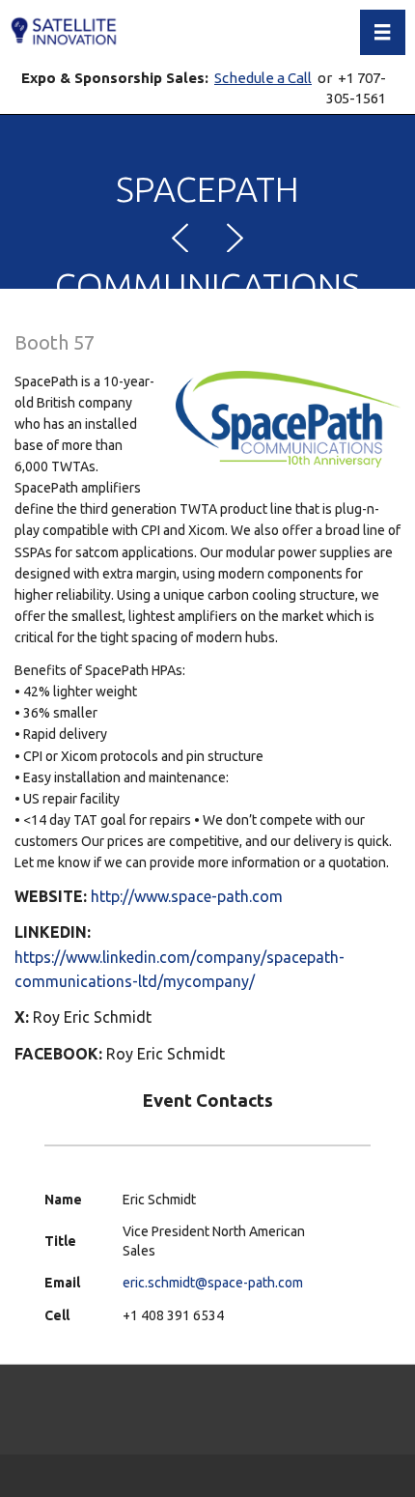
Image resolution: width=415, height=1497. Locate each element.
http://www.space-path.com (187, 896)
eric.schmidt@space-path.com (213, 1282)
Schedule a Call (263, 78)
